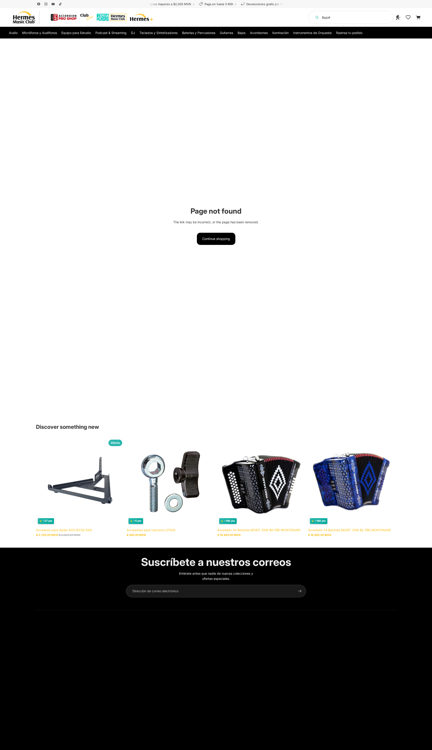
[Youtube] (53, 4)
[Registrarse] (299, 591)
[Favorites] (408, 17)
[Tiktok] (60, 4)
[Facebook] (38, 4)
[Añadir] (117, 519)
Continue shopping (216, 239)
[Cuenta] (398, 17)
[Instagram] (46, 4)
